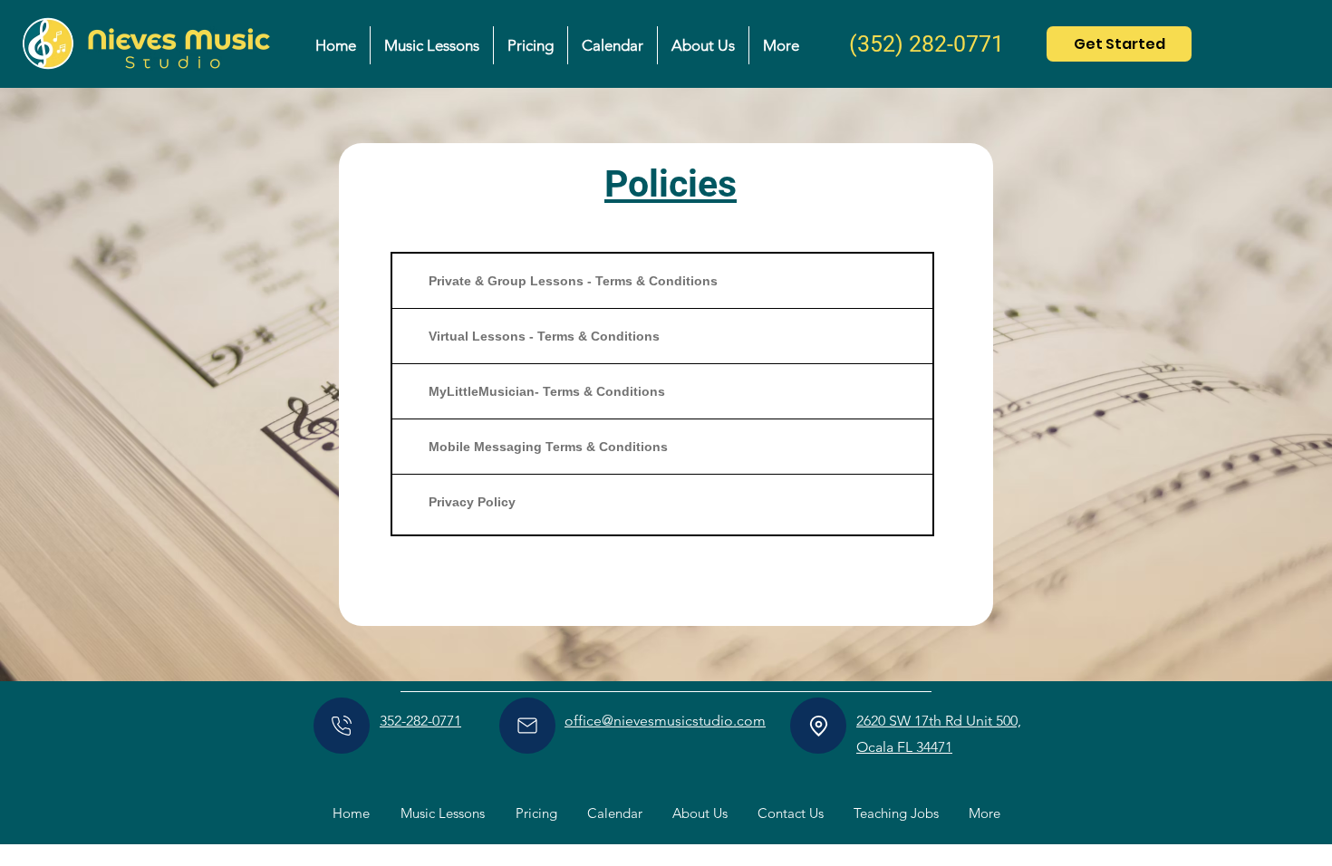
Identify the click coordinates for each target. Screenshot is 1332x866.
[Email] (527, 726)
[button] (431, 45)
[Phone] (342, 726)
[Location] (818, 726)
